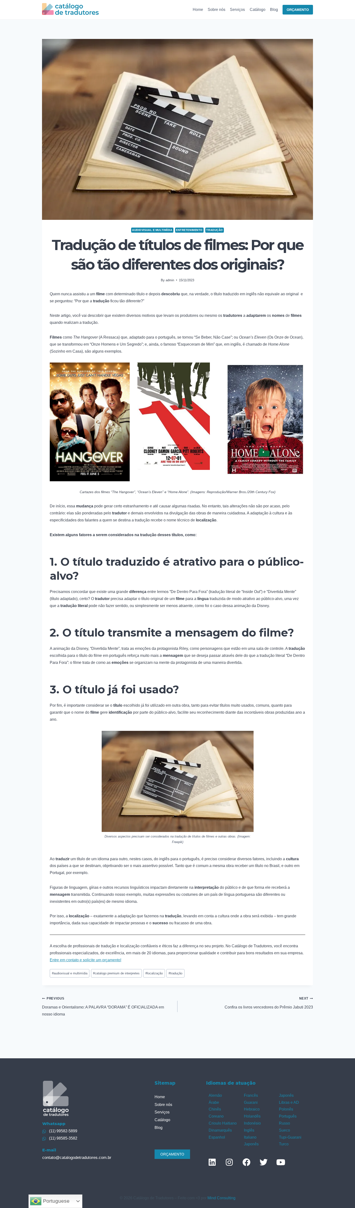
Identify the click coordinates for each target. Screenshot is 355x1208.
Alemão (215, 1095)
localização (154, 973)
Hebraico (252, 1109)
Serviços (237, 9)
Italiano (250, 1137)
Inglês (249, 1130)
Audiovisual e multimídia (152, 230)
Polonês (286, 1109)
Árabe (214, 1102)
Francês (251, 1095)
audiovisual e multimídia (69, 973)
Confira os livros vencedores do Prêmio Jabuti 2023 (269, 1003)
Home (198, 9)
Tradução (214, 230)
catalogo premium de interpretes (116, 973)
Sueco (284, 1130)
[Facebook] (246, 1162)
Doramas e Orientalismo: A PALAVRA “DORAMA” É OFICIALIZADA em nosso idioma (103, 1006)
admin (170, 280)
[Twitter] (263, 1162)
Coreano (216, 1116)
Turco (284, 1144)
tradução (175, 973)
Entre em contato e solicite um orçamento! (85, 960)
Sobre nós (216, 9)
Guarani (251, 1102)
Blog (274, 9)
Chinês (215, 1109)
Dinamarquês (220, 1130)
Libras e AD (289, 1102)
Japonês (251, 1144)
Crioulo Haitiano (223, 1123)
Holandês (252, 1116)
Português (288, 1116)
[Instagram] (229, 1162)
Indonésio (252, 1123)
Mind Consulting (221, 1198)
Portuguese (56, 1201)
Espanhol (217, 1137)
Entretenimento (189, 230)
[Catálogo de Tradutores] (70, 9)
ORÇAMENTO (298, 10)
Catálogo (257, 9)
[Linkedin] (212, 1162)
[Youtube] (281, 1162)
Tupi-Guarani (290, 1137)
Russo (284, 1123)
